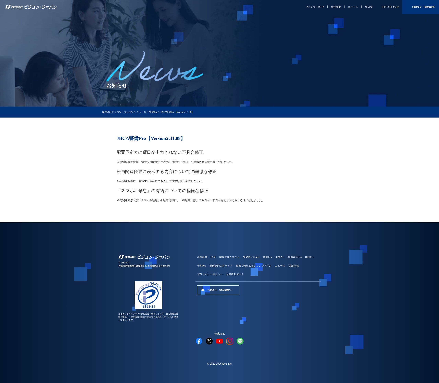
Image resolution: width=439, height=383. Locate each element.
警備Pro (267, 257)
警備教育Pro (295, 257)
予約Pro (201, 265)
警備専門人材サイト (221, 265)
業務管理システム (229, 257)
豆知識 (369, 7)
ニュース (353, 7)
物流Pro (309, 257)
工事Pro (279, 257)
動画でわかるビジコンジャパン (254, 265)
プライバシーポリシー (210, 274)
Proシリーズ (313, 7)
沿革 (213, 257)
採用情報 (294, 265)
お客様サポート (235, 274)
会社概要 (336, 7)
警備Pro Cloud (251, 257)
